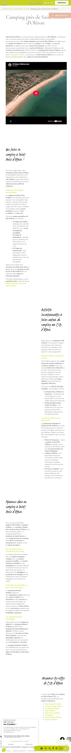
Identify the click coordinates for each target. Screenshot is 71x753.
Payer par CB (48, 3)
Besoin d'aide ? (63, 742)
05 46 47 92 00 (36, 3)
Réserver (62, 3)
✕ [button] (68, 741)
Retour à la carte (61, 15)
